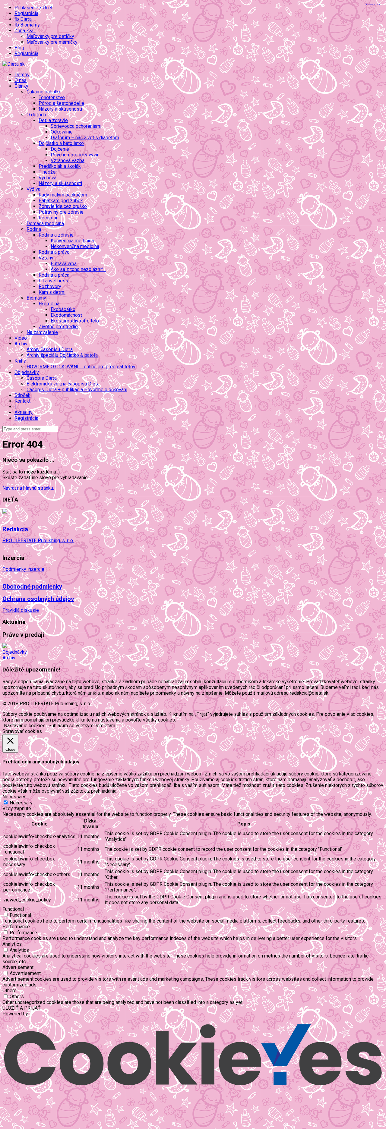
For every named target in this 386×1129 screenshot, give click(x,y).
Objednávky (14, 652)
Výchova (47, 178)
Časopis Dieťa (42, 378)
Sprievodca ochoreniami (76, 126)
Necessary (21, 803)
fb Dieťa (23, 19)
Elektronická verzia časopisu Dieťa (63, 384)
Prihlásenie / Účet (33, 8)
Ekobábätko (63, 309)
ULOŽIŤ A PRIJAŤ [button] (21, 1008)
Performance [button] (16, 926)
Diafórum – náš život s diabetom (85, 137)
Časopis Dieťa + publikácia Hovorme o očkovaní (77, 389)
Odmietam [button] (104, 725)
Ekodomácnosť (66, 315)
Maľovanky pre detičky (50, 36)
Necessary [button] (13, 797)
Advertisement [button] (17, 967)
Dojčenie (60, 149)
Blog (19, 48)
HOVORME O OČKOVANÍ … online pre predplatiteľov (81, 367)
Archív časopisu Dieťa (50, 349)
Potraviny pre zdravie (61, 212)
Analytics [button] (12, 944)
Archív (8, 658)
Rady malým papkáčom (63, 195)
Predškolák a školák (60, 166)
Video (20, 338)
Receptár (48, 218)
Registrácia (26, 13)
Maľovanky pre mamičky (52, 42)
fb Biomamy (27, 25)
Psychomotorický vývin (75, 155)
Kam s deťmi (52, 292)
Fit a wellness (53, 281)
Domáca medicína (45, 223)
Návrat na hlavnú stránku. (28, 488)
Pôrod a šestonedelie (61, 103)
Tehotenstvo (52, 97)
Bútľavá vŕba (64, 263)
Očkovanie (62, 132)
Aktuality (23, 412)
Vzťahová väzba (67, 160)
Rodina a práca (54, 275)
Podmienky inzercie (23, 569)
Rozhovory (50, 286)
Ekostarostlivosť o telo (75, 321)
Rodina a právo (54, 252)
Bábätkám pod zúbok (61, 200)
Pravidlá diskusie (20, 610)
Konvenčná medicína (72, 241)
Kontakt (22, 401)
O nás (20, 80)
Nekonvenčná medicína (75, 246)
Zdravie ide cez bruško (63, 206)
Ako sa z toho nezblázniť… (78, 269)
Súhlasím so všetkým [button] (71, 725)
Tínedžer (48, 172)
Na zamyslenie (42, 332)
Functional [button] (13, 909)
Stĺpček (22, 395)
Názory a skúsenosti (60, 109)
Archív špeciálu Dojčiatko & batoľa (62, 355)
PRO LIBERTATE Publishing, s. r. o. (38, 540)
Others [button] (9, 990)
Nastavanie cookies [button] (25, 725)
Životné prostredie (58, 326)
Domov (22, 74)
